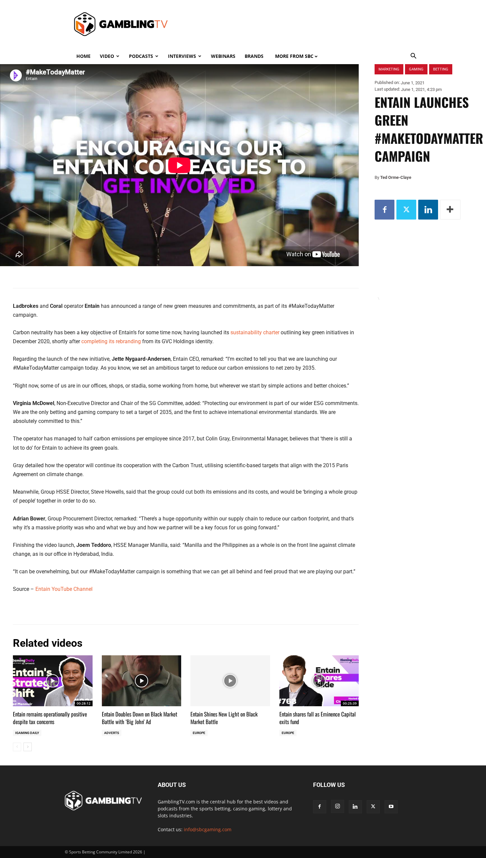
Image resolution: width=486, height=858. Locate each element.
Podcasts (141, 56)
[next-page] (27, 747)
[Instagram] (337, 806)
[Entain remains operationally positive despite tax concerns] (53, 680)
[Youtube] (391, 806)
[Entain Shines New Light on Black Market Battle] (230, 680)
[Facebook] (384, 210)
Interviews (182, 56)
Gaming (416, 69)
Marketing (389, 69)
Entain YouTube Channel (64, 589)
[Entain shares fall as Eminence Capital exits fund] (319, 680)
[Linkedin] (428, 210)
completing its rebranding (111, 341)
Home (83, 56)
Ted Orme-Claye (395, 177)
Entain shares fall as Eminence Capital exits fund (317, 718)
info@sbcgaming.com (207, 829)
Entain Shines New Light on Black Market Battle (224, 718)
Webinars (223, 56)
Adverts (111, 733)
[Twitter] (406, 210)
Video (107, 56)
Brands (254, 56)
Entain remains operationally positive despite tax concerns (50, 718)
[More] (450, 210)
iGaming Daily (27, 733)
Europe (199, 733)
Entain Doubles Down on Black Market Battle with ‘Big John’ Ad (139, 718)
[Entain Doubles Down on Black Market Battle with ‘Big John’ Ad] (142, 680)
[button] (414, 57)
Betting (440, 69)
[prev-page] (17, 747)
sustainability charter (254, 332)
